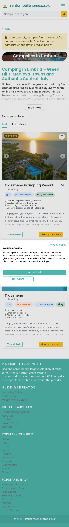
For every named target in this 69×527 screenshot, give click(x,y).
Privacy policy (58, 244)
